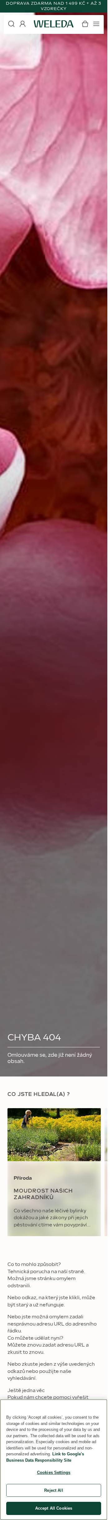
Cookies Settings (53, 1472)
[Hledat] (11, 24)
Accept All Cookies (53, 1508)
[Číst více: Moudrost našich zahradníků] (54, 1172)
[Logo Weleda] (54, 24)
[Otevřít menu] (96, 24)
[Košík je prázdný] (85, 24)
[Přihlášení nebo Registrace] (22, 24)
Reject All (53, 1490)
